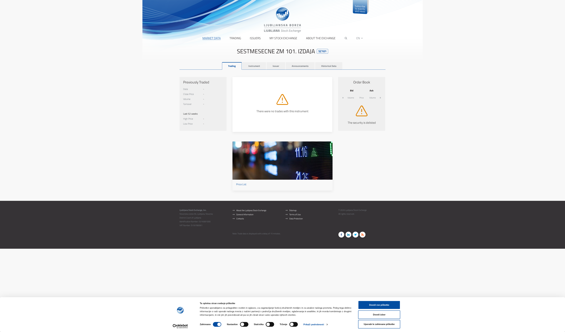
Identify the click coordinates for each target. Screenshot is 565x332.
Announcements (300, 66)
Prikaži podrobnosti (313, 324)
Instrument (254, 66)
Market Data (211, 38)
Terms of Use (295, 214)
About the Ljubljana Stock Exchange (251, 210)
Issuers (255, 38)
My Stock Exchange (283, 38)
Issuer (276, 66)
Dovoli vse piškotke (379, 305)
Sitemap (292, 210)
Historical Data (328, 66)
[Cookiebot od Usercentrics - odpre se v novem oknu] (180, 326)
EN (358, 38)
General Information (244, 214)
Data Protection (296, 218)
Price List (241, 184)
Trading (235, 38)
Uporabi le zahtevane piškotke (379, 324)
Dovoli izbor (379, 314)
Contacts (240, 218)
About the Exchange (320, 38)
